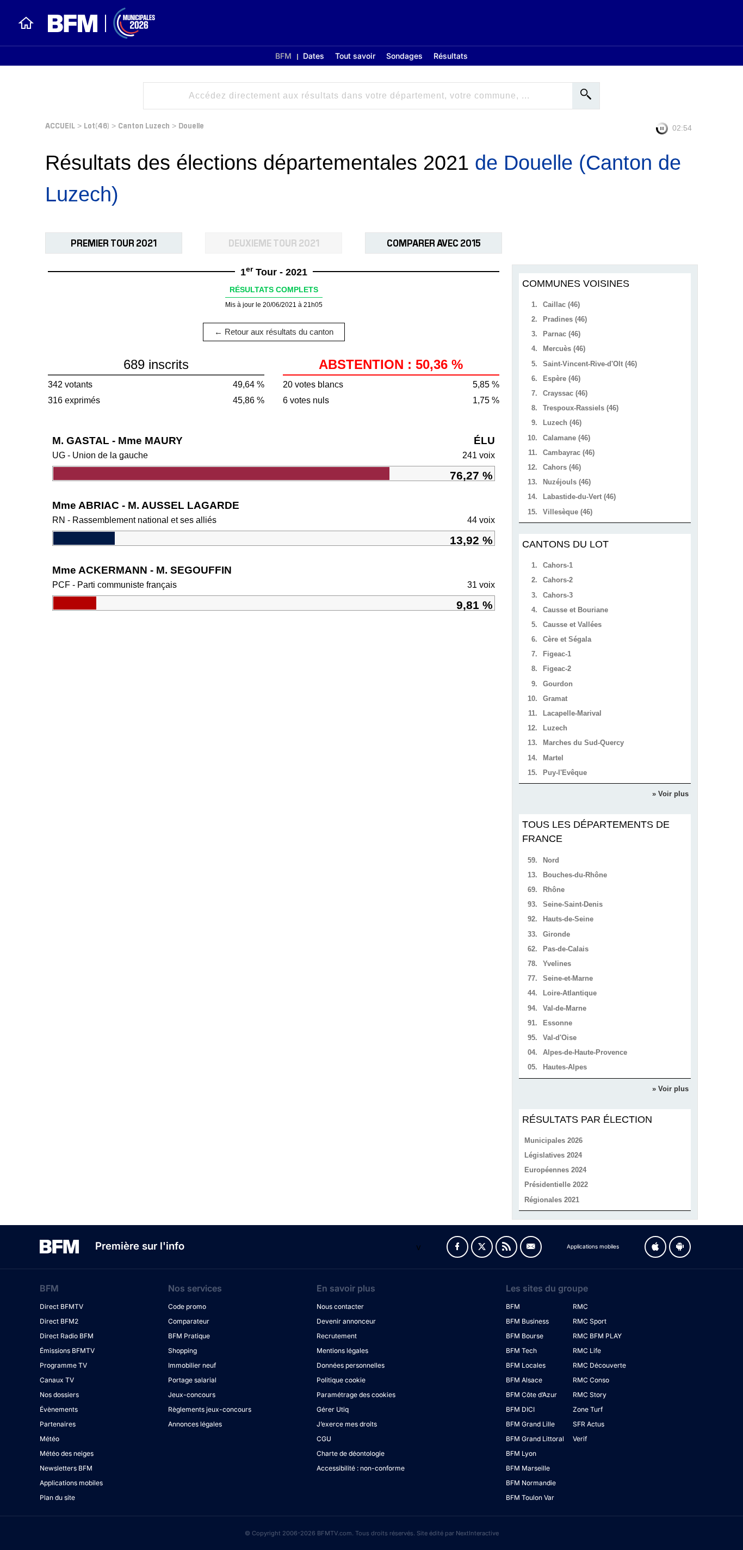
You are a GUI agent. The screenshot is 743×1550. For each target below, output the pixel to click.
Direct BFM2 (59, 1321)
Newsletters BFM (66, 1468)
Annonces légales (195, 1424)
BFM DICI (520, 1409)
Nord (551, 860)
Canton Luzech (144, 125)
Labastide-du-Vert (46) (579, 497)
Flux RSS (506, 1247)
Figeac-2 (557, 669)
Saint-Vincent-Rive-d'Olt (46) (590, 364)
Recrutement (337, 1336)
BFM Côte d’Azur (531, 1395)
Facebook (457, 1247)
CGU (324, 1439)
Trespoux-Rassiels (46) (580, 408)
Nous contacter (340, 1306)
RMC (580, 1306)
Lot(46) (96, 125)
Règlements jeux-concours (209, 1409)
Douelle (191, 125)
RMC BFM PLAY (597, 1336)
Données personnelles (351, 1365)
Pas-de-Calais (566, 949)
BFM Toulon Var (530, 1497)
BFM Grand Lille (530, 1424)
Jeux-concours (191, 1395)
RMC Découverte (599, 1365)
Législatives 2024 (553, 1155)
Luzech (555, 728)
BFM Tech (521, 1350)
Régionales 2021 (551, 1200)
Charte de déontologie (351, 1453)
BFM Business (527, 1321)
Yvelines (557, 963)
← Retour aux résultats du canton (273, 331)
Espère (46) (561, 378)
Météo (49, 1439)
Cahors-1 (558, 565)
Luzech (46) (562, 423)
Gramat (555, 698)
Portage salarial (192, 1380)
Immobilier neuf (192, 1365)
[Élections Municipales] (95, 23)
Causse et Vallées (572, 624)
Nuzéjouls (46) (567, 482)
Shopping (182, 1350)
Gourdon (558, 684)
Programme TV (63, 1365)
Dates (313, 55)
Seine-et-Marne (568, 978)
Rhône (554, 889)
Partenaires (58, 1424)
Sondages (404, 55)
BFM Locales (526, 1365)
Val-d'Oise (560, 1038)
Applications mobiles (71, 1483)
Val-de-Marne (564, 1008)
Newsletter (531, 1247)
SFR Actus (588, 1424)
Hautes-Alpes (565, 1067)
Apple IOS (655, 1247)
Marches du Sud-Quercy (583, 743)
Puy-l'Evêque (565, 772)
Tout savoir (355, 55)
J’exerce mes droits (347, 1424)
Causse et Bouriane (575, 610)
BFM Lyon (521, 1453)
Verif (580, 1439)
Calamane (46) (566, 438)
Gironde (556, 934)
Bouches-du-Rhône (575, 875)
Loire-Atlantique (570, 993)
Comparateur (188, 1321)
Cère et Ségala (567, 639)
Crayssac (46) (565, 393)
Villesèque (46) (567, 512)
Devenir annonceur (346, 1321)
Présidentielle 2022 (556, 1184)
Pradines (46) (565, 319)
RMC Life (587, 1350)
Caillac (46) (561, 304)
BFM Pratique (189, 1336)
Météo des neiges (67, 1453)
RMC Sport (589, 1321)
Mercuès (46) (564, 349)
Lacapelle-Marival (572, 713)
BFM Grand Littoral (535, 1439)
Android (680, 1247)
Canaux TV (57, 1380)
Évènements (59, 1409)
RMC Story (589, 1395)
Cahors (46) (562, 467)
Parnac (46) (561, 334)
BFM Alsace (524, 1380)
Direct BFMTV (61, 1306)
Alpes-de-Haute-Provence (585, 1052)
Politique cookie (341, 1380)
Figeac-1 (557, 654)
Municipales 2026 (553, 1140)
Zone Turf (588, 1409)
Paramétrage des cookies (356, 1395)
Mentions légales (342, 1350)
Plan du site (57, 1497)
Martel (553, 758)
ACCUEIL (60, 125)
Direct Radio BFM (67, 1336)
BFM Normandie (531, 1483)
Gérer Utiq (333, 1409)
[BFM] (26, 23)
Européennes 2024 (555, 1170)
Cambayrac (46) (569, 452)
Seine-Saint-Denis (573, 904)
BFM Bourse (524, 1336)
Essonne (557, 1023)
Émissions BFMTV (67, 1350)
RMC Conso (591, 1380)
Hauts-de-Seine (568, 919)
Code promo (187, 1306)
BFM (283, 55)
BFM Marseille (528, 1468)
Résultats (451, 55)
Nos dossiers (59, 1395)
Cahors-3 (558, 595)
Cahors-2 (558, 580)
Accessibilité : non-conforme (361, 1468)
